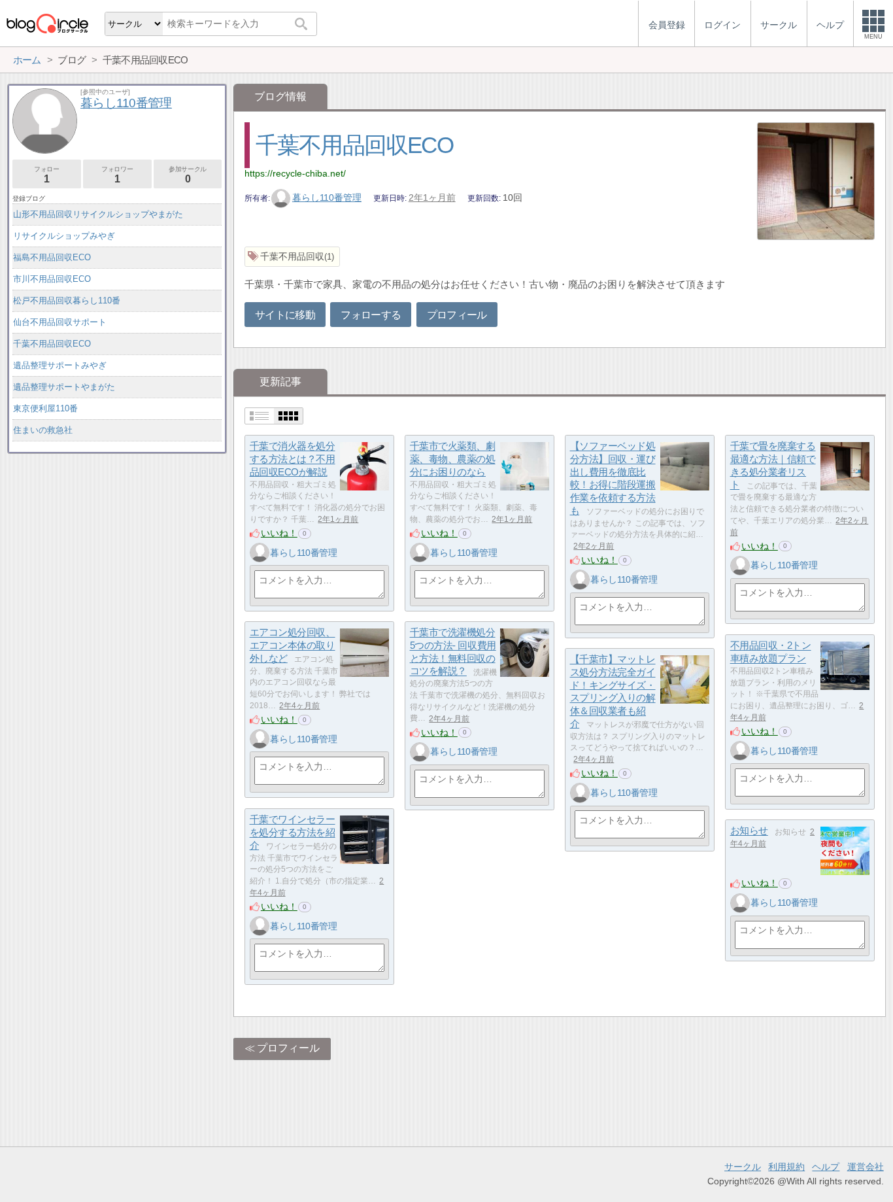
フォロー (46, 174)
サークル (742, 1166)
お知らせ (749, 830)
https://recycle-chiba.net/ (295, 173)
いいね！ (279, 533)
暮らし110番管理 (327, 197)
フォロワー (117, 174)
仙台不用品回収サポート (60, 322)
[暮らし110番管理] (259, 552)
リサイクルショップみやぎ (64, 236)
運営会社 (865, 1166)
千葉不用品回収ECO (354, 145)
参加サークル (188, 174)
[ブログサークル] (47, 23)
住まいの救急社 (43, 430)
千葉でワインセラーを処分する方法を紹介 (292, 832)
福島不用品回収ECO (52, 257)
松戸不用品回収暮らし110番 (66, 300)
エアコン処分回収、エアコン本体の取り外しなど (292, 645)
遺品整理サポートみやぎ (60, 365)
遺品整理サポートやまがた (64, 387)
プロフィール (457, 314)
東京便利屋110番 (45, 408)
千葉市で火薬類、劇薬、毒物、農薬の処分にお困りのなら (453, 459)
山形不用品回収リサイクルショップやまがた (98, 214)
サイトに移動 (285, 314)
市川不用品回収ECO (52, 279)
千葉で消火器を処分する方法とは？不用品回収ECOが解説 (292, 459)
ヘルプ (825, 1166)
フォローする (371, 314)
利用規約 (786, 1166)
